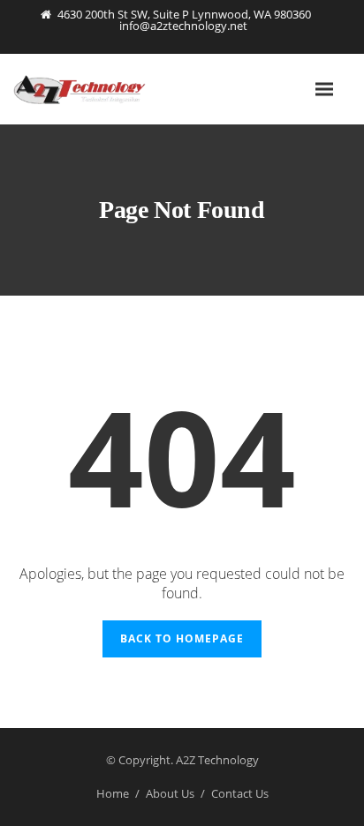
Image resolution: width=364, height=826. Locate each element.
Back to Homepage (182, 638)
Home (112, 793)
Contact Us (240, 793)
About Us (170, 793)
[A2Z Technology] (101, 89)
